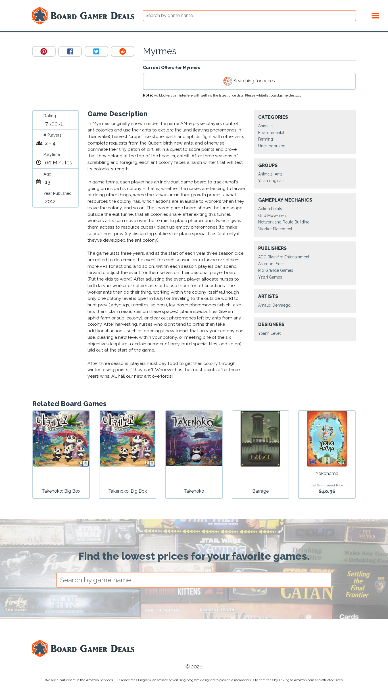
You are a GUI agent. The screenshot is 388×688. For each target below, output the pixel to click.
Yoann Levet (269, 333)
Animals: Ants (270, 174)
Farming (265, 139)
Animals (265, 126)
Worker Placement (275, 229)
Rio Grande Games (275, 270)
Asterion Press (271, 264)
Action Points (270, 208)
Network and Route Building (284, 222)
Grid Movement (272, 215)
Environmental (271, 132)
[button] (375, 15)
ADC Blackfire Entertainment (283, 257)
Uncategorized (271, 146)
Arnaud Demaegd (274, 305)
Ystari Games (270, 277)
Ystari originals (271, 180)
